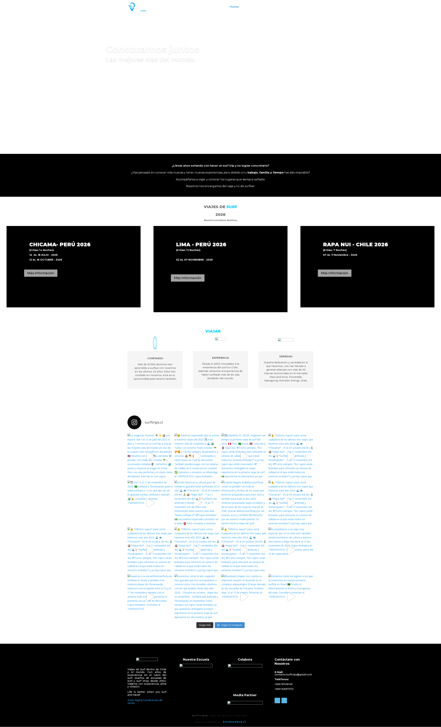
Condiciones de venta (144, 702)
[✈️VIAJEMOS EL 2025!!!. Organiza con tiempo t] (244, 456)
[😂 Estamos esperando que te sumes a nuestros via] (197, 456)
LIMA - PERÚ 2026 (201, 244)
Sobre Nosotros (254, 7)
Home (234, 7)
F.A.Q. (305, 7)
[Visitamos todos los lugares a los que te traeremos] (291, 596)
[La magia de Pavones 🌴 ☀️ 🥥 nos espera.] (150, 456)
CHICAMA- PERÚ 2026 (59, 244)
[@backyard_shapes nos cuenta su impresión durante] (244, 596)
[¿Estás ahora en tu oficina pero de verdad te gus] (197, 503)
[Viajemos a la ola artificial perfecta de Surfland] (150, 596)
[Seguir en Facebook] (277, 700)
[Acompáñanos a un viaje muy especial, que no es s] (291, 549)
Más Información (187, 278)
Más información (40, 273)
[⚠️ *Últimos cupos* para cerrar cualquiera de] (291, 456)
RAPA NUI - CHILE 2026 (355, 244)
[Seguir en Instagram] (284, 700)
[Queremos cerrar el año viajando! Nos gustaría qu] (197, 596)
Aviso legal (134, 700)
